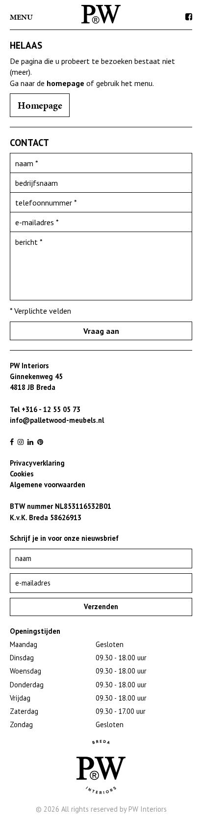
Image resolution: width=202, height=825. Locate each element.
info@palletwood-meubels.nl (57, 420)
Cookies (22, 473)
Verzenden (101, 606)
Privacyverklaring (37, 463)
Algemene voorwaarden (47, 484)
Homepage (40, 105)
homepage (65, 83)
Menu (21, 17)
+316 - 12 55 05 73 (51, 409)
